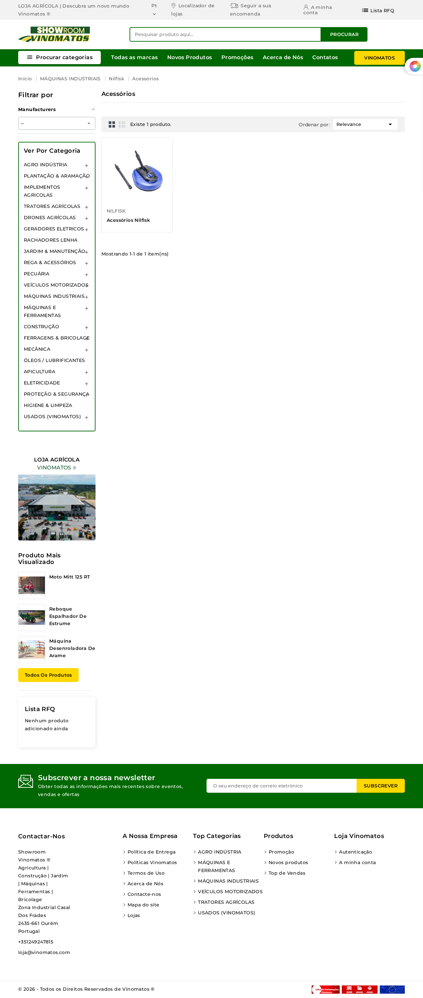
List (122, 124)
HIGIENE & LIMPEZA (48, 405)
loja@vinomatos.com (44, 952)
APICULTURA (39, 372)
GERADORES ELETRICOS (54, 229)
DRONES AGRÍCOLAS (50, 217)
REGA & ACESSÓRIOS (50, 262)
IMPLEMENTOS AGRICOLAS (42, 191)
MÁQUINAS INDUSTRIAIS (54, 296)
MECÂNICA (37, 349)
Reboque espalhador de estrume (68, 616)
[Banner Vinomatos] (57, 492)
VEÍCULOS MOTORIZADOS (56, 285)
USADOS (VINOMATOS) (52, 416)
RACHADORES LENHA (50, 240)
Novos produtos (288, 862)
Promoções (237, 57)
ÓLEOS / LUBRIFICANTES (54, 360)
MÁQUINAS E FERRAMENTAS (42, 311)
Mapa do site (144, 905)
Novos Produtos (189, 57)
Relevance (365, 124)
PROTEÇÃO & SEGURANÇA (56, 394)
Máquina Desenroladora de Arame (72, 648)
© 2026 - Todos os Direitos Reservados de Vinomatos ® (86, 989)
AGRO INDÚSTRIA (45, 165)
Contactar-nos (41, 836)
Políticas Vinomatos (152, 862)
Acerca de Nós (283, 57)
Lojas (134, 915)
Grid (112, 124)
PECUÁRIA (36, 274)
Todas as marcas (134, 57)
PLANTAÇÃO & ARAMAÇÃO (57, 176)
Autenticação (355, 852)
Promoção (281, 852)
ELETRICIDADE (42, 383)
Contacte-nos (144, 894)
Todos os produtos (48, 675)
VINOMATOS (379, 58)
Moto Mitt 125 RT (69, 577)
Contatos (325, 57)
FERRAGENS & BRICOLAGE (57, 338)
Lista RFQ (40, 709)
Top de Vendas (287, 873)
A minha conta (357, 862)
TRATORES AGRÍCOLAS (52, 206)
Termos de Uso (146, 873)
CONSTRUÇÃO (41, 327)
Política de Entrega (152, 852)
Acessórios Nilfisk (128, 220)
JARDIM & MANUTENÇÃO (55, 251)
